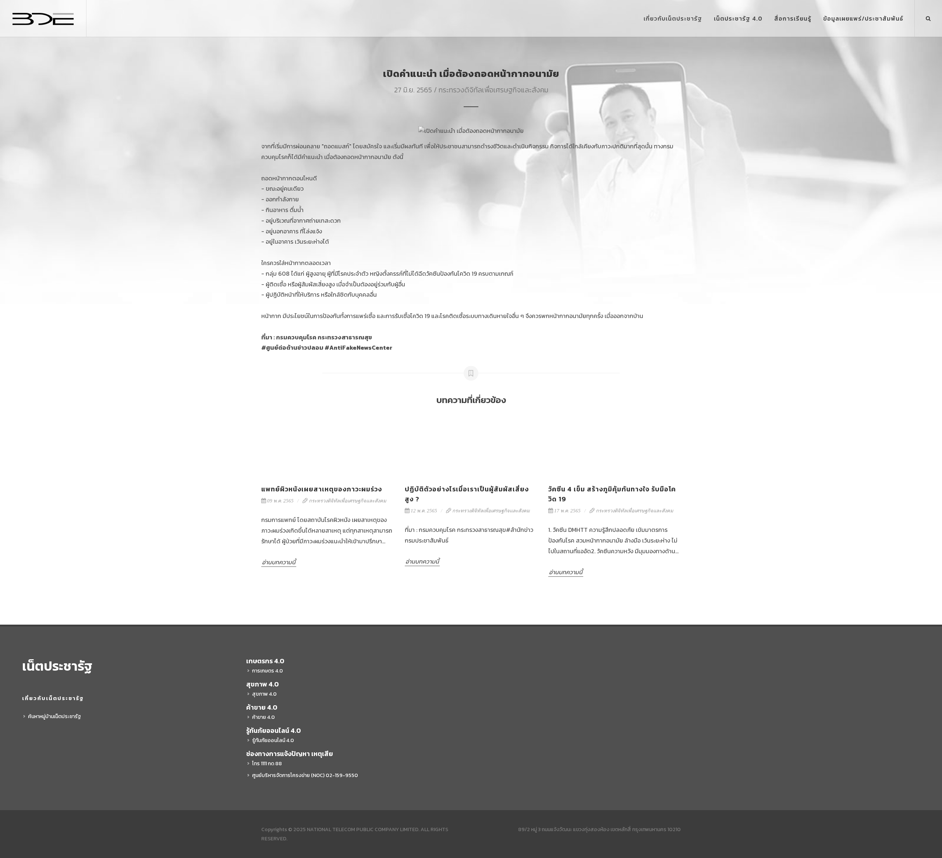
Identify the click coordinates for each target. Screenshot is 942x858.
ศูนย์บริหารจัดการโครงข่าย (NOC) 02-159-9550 (305, 775)
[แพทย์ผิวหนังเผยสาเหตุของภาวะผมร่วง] (327, 445)
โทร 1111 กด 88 (267, 763)
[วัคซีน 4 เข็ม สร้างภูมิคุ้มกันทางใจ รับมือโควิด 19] (614, 445)
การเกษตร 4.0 (267, 671)
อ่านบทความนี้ (278, 562)
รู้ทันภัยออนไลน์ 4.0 (273, 740)
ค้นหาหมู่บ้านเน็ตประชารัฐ (54, 716)
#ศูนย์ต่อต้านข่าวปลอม (292, 347)
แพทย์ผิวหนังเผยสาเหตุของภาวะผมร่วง (321, 489)
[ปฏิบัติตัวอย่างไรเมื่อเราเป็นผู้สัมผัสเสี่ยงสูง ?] (471, 445)
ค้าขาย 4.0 (263, 717)
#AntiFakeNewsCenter (358, 347)
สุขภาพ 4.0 (264, 694)
